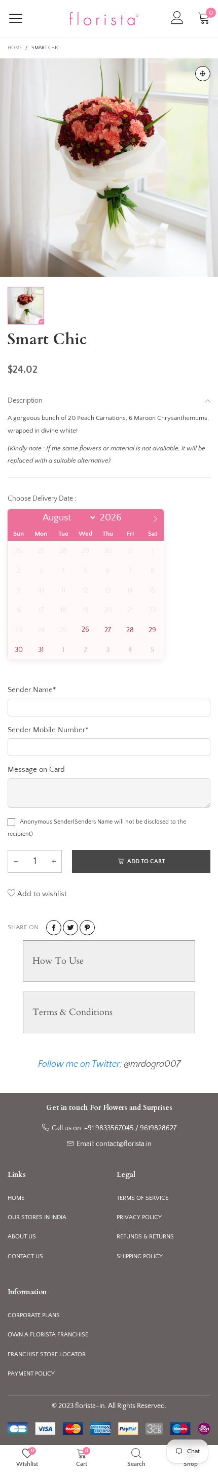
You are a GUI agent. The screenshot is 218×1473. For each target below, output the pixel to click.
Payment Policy (31, 1373)
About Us (22, 1236)
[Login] (177, 18)
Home (16, 1198)
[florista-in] (104, 19)
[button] (15, 861)
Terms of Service (142, 1198)
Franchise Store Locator (47, 1354)
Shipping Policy (140, 1256)
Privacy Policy (139, 1217)
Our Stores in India (37, 1217)
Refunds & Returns (145, 1236)
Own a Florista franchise (48, 1334)
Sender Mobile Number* (48, 730)
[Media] (202, 73)
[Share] (53, 927)
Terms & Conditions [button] (72, 1012)
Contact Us (25, 1256)
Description (25, 401)
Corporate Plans (34, 1315)
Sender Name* (32, 689)
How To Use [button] (58, 961)
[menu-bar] (22, 18)
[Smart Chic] (109, 167)
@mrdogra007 (152, 1064)
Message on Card (36, 769)
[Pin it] (87, 927)
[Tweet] (70, 927)
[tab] (109, 961)
